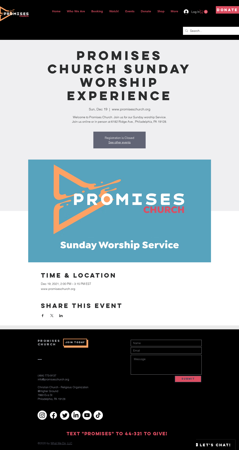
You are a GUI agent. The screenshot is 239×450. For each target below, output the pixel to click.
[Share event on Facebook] (42, 315)
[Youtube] (87, 415)
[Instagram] (42, 415)
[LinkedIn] (75, 415)
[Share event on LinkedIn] (61, 315)
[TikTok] (98, 415)
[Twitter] (64, 415)
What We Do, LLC (61, 443)
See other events (119, 142)
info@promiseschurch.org (53, 379)
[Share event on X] (52, 315)
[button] (204, 12)
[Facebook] (53, 415)
